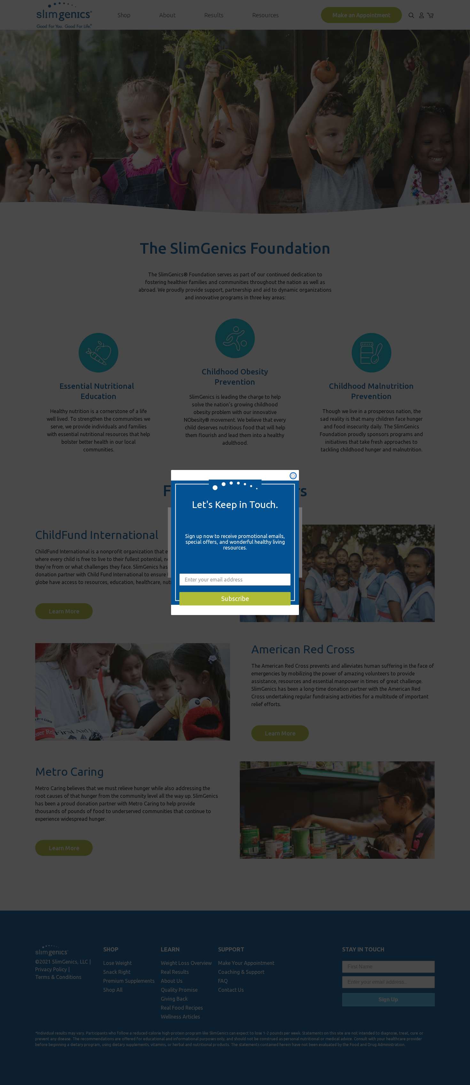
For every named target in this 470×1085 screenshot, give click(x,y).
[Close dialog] (293, 476)
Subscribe (235, 598)
